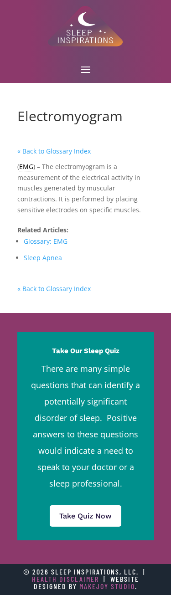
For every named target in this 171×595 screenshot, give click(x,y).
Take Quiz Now (85, 516)
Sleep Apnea (43, 257)
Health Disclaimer (65, 578)
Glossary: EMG (45, 241)
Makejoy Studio (107, 586)
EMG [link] (26, 166)
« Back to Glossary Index (54, 151)
